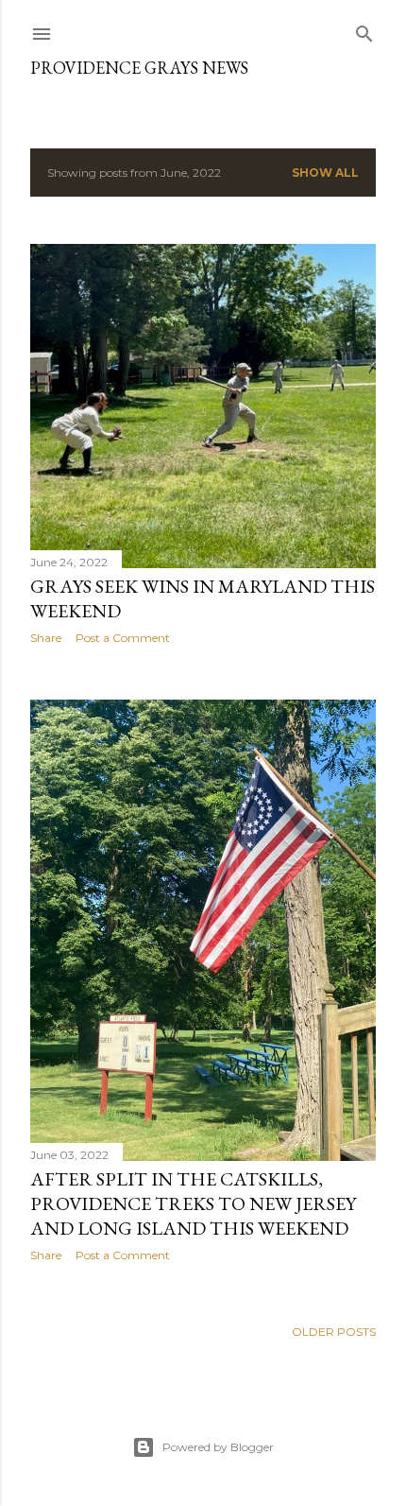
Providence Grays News (139, 67)
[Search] (364, 29)
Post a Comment (123, 638)
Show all (325, 172)
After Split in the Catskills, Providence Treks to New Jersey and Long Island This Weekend (193, 1203)
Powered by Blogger (218, 1447)
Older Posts (334, 1331)
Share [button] (45, 638)
